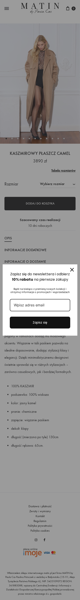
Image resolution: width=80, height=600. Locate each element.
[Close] (72, 269)
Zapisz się (40, 322)
